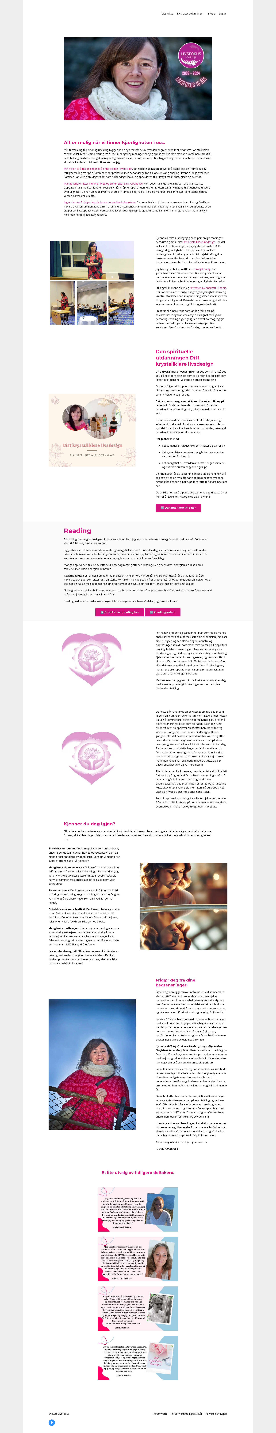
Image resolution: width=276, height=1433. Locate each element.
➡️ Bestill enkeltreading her (119, 612)
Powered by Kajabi (216, 1413)
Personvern (160, 1413)
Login (222, 13)
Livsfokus (167, 13)
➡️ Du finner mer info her (178, 507)
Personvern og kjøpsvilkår (186, 1413)
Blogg (211, 13)
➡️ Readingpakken (162, 612)
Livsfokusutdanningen (190, 13)
